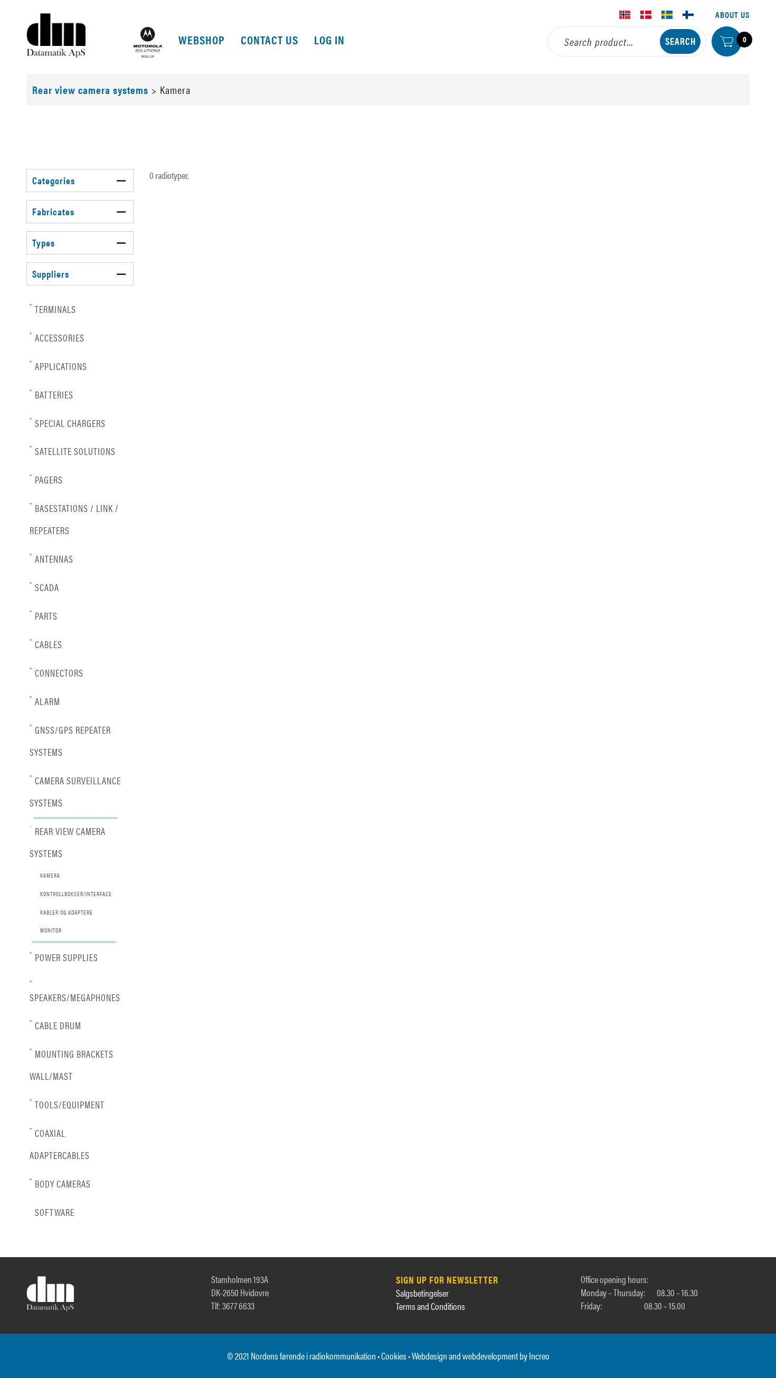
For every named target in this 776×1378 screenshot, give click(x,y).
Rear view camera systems (90, 89)
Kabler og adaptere (66, 912)
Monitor (51, 930)
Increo (539, 1355)
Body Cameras (60, 1183)
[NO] (625, 15)
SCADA (44, 586)
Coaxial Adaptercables (60, 1143)
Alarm (45, 700)
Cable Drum (55, 1025)
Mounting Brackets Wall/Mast (71, 1064)
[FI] (688, 15)
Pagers (46, 479)
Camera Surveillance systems (75, 791)
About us (732, 14)
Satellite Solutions (73, 450)
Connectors (56, 672)
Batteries (51, 394)
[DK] (646, 15)
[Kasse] (727, 41)
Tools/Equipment (67, 1104)
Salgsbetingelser (422, 1292)
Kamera (50, 875)
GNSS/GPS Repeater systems (70, 740)
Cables (46, 643)
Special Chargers (68, 422)
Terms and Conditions (430, 1306)
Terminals (53, 308)
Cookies (393, 1355)
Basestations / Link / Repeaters (74, 518)
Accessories (57, 337)
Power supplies (64, 956)
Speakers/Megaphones (75, 991)
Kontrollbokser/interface (76, 894)
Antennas (51, 558)
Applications (58, 365)
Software (54, 1212)
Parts (44, 615)
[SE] (667, 15)
